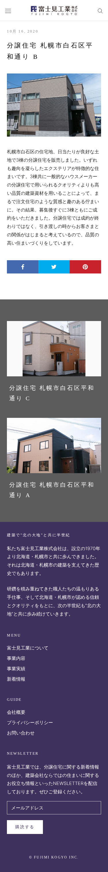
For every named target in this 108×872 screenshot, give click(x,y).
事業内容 (16, 658)
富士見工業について (27, 648)
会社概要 (16, 712)
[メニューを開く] (8, 10)
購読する (25, 827)
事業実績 (16, 668)
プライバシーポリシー (30, 722)
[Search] (100, 10)
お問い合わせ (21, 733)
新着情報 (16, 679)
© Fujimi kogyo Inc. (54, 857)
